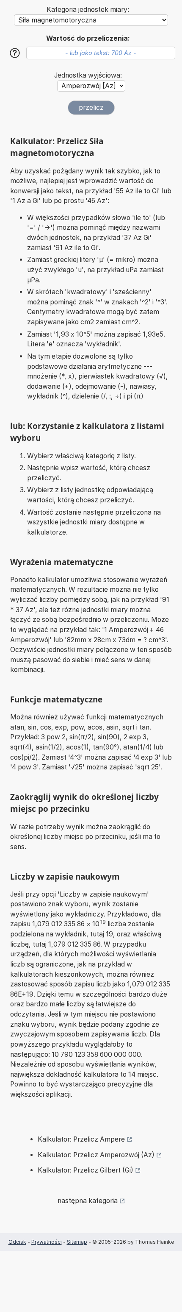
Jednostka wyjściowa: (88, 75)
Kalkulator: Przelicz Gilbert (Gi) (85, 1170)
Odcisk (17, 1242)
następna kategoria (88, 1201)
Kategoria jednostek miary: (88, 10)
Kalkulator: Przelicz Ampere (81, 1139)
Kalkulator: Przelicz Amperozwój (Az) (96, 1155)
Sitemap (77, 1242)
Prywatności (46, 1242)
